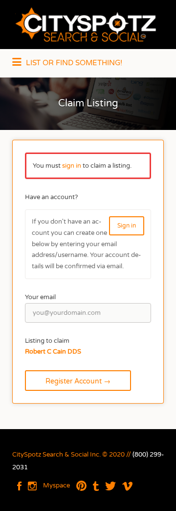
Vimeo (127, 486)
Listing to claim (47, 341)
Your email (40, 297)
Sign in (126, 225)
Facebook (19, 486)
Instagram (32, 486)
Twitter (110, 486)
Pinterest (81, 486)
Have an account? (51, 197)
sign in (71, 166)
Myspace (56, 485)
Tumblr (96, 486)
